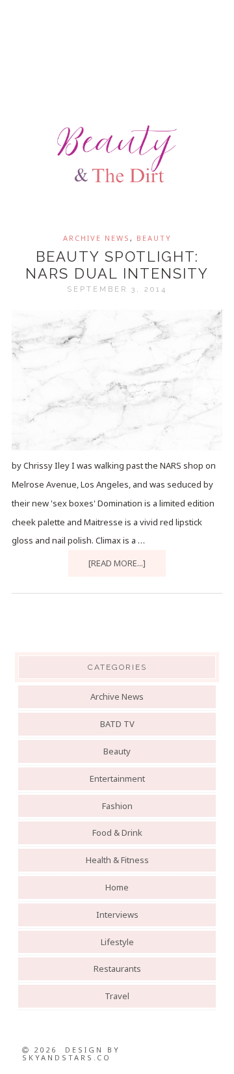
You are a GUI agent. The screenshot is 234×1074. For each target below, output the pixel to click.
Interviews (117, 914)
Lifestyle (117, 942)
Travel (117, 996)
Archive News (96, 238)
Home (117, 887)
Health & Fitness (117, 860)
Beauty (154, 238)
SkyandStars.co (66, 1057)
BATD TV (117, 724)
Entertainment (117, 778)
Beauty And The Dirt (117, 154)
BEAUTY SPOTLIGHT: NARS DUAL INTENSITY (117, 265)
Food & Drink (117, 832)
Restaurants (117, 968)
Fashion (117, 806)
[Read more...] (117, 563)
